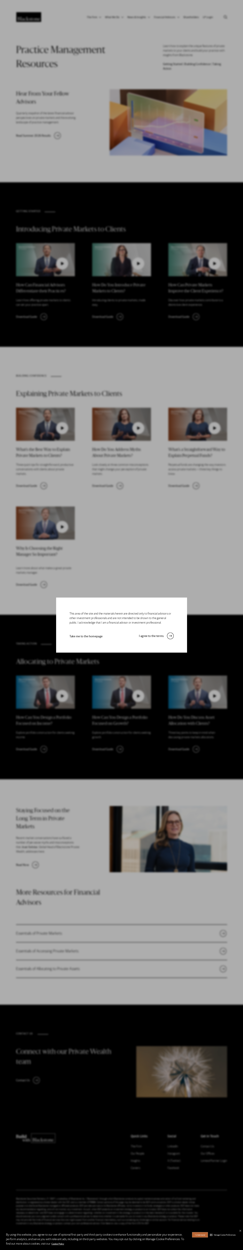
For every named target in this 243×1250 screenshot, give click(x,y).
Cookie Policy (57, 1243)
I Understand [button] (200, 1235)
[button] (222, 1234)
